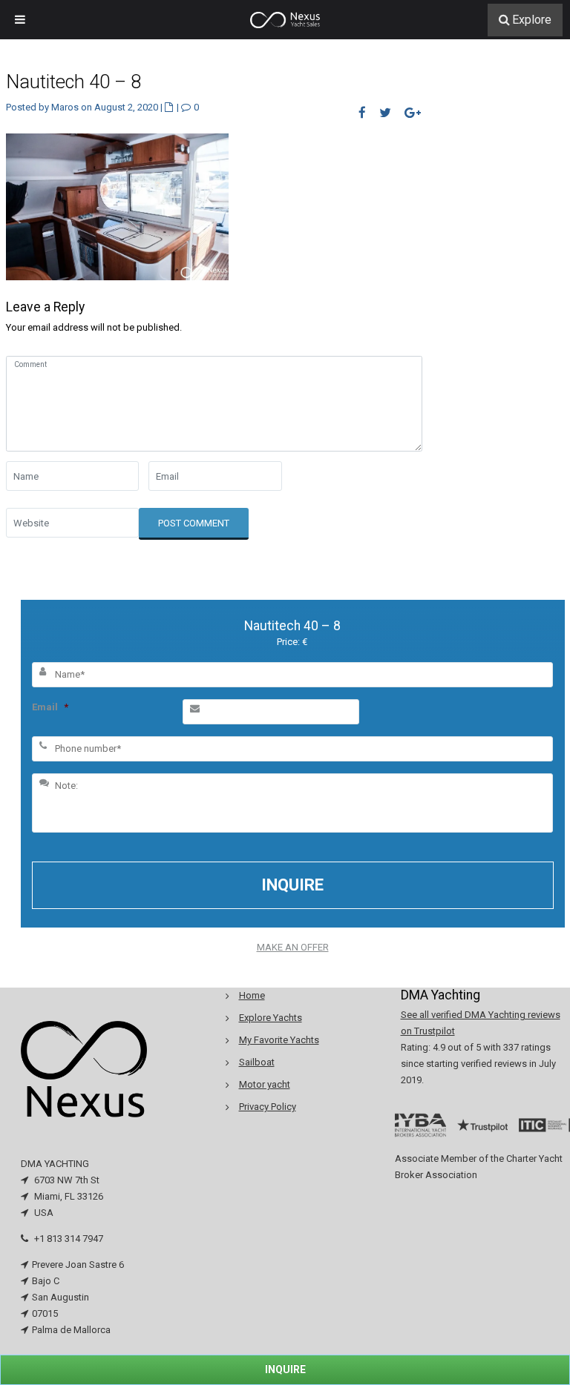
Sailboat (257, 1062)
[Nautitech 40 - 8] (117, 205)
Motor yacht (264, 1084)
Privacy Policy (267, 1106)
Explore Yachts (270, 1017)
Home (252, 995)
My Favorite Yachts (279, 1039)
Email (50, 707)
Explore (531, 20)
